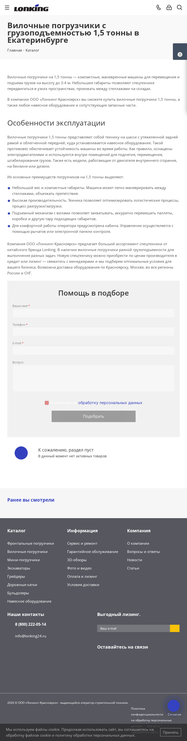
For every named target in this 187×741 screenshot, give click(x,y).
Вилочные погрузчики (27, 551)
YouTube (126, 662)
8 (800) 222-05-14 (30, 624)
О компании (138, 543)
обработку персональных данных (110, 402)
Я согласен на (96, 402)
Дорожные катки (22, 584)
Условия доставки (83, 584)
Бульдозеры (18, 592)
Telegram (114, 662)
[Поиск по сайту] (179, 8)
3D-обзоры (77, 559)
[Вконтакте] (102, 662)
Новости (134, 559)
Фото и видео (79, 568)
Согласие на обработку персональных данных (156, 720)
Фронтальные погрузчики (30, 543)
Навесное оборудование (29, 601)
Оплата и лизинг (82, 576)
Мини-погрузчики (23, 559)
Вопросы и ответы (143, 551)
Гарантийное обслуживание (92, 551)
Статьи (133, 568)
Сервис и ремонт (82, 543)
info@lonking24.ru (30, 635)
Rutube (151, 662)
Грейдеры (16, 576)
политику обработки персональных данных (94, 735)
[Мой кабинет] (169, 7)
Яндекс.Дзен (138, 662)
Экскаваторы (18, 568)
